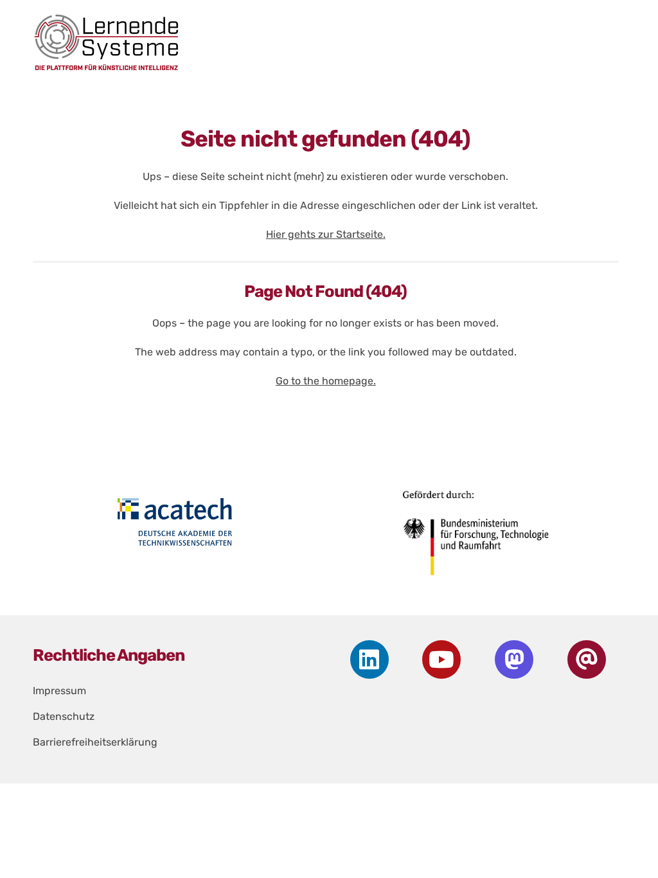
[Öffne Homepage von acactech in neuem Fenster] (175, 521)
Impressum (59, 691)
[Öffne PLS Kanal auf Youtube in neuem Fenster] (442, 659)
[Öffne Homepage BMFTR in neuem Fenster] (477, 538)
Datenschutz (63, 716)
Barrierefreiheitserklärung (95, 742)
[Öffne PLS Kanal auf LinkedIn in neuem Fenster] (369, 659)
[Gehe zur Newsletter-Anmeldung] (586, 659)
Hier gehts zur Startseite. (326, 234)
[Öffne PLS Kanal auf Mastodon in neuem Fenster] (514, 659)
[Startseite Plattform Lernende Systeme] (317, 42)
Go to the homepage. (326, 381)
